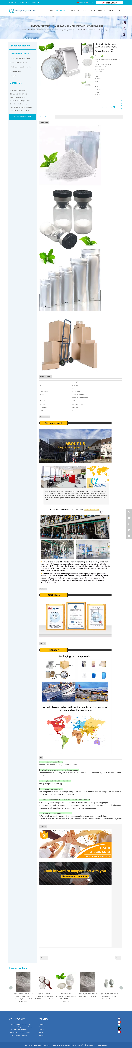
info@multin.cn (33, 2)
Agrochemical (16, 71)
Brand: (97, 81)
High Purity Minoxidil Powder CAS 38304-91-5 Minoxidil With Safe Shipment (87, 996)
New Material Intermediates (20, 58)
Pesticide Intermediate (18, 1029)
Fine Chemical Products (19, 62)
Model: (97, 76)
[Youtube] (119, 1022)
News (41, 1032)
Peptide (14, 76)
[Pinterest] (119, 1031)
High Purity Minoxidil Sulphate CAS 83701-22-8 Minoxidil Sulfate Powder (66, 996)
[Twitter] (119, 1028)
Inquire (107, 102)
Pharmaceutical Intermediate (21, 53)
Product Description (46, 117)
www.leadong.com (101, 1045)
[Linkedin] (119, 1025)
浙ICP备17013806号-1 (78, 1045)
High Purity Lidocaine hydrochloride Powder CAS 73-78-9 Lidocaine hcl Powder (23, 996)
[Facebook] (119, 1018)
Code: (97, 87)
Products (42, 1024)
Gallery (41, 1035)
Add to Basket (107, 107)
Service (41, 1029)
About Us (42, 1027)
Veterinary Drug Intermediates (21, 67)
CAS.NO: (97, 92)
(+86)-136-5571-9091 (23, 117)
